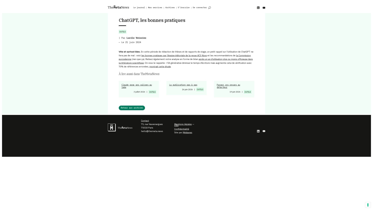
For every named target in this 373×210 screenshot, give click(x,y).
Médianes (187, 132)
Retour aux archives (132, 107)
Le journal (139, 7)
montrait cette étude (160, 66)
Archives (170, 7)
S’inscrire (184, 7)
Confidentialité (181, 129)
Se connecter (200, 7)
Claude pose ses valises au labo (137, 86)
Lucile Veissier (136, 37)
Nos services (155, 7)
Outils (122, 31)
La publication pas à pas (183, 85)
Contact (145, 120)
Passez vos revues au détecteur (228, 86)
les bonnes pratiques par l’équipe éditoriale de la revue (174, 55)
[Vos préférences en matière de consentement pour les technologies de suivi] (368, 205)
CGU (176, 125)
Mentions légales (183, 124)
